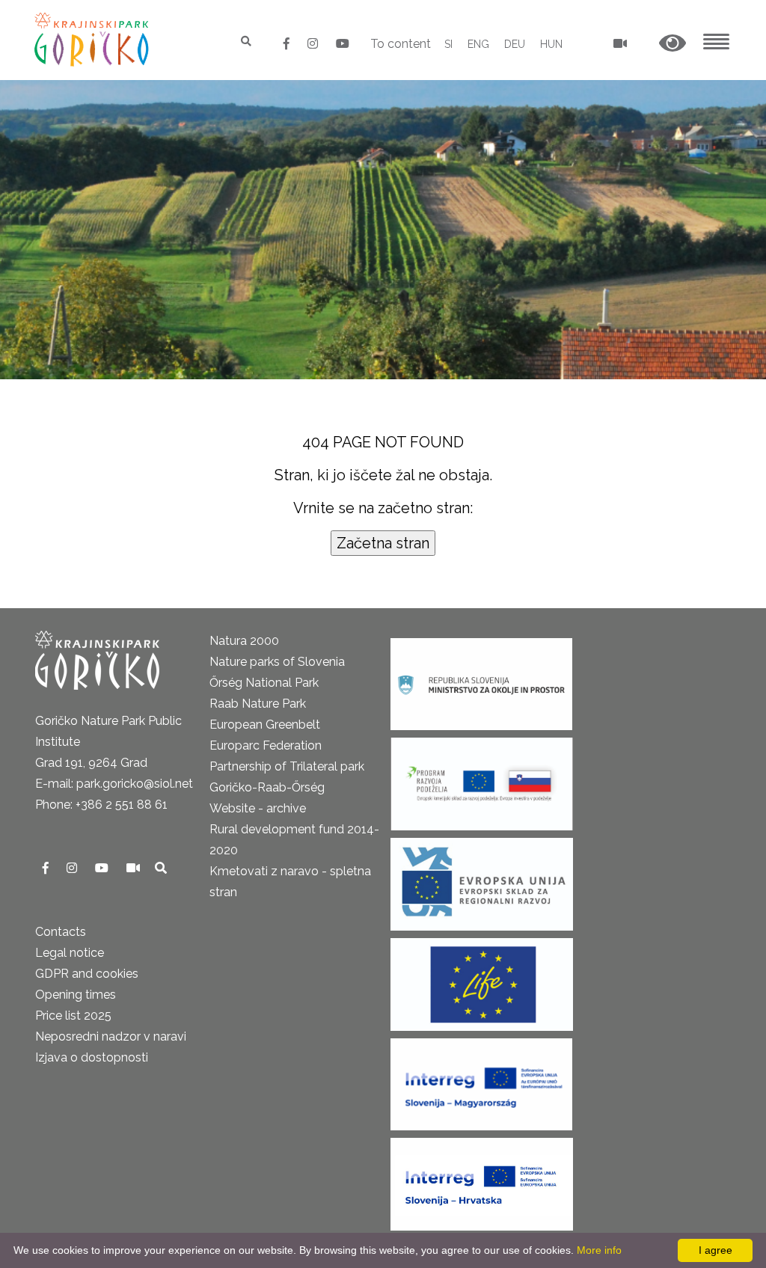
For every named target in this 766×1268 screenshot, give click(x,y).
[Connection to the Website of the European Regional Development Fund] (481, 879)
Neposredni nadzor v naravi (110, 1036)
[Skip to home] (93, 39)
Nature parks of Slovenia (277, 662)
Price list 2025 (73, 1015)
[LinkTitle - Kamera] (134, 868)
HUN (551, 44)
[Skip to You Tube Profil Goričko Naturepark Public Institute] (342, 43)
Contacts (60, 932)
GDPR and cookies (86, 974)
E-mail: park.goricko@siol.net (114, 784)
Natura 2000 (244, 641)
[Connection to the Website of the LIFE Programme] (481, 980)
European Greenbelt (264, 724)
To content (400, 44)
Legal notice (69, 953)
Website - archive (257, 808)
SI (448, 44)
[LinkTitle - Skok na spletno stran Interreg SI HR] (481, 1179)
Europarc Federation (265, 745)
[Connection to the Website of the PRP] (481, 779)
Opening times (75, 994)
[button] (672, 43)
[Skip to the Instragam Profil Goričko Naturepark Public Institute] (314, 43)
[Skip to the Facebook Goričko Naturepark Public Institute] (288, 43)
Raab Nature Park (257, 703)
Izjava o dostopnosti (91, 1057)
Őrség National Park (264, 683)
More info (599, 1250)
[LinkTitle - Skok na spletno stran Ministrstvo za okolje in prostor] (481, 680)
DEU (514, 44)
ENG (478, 44)
